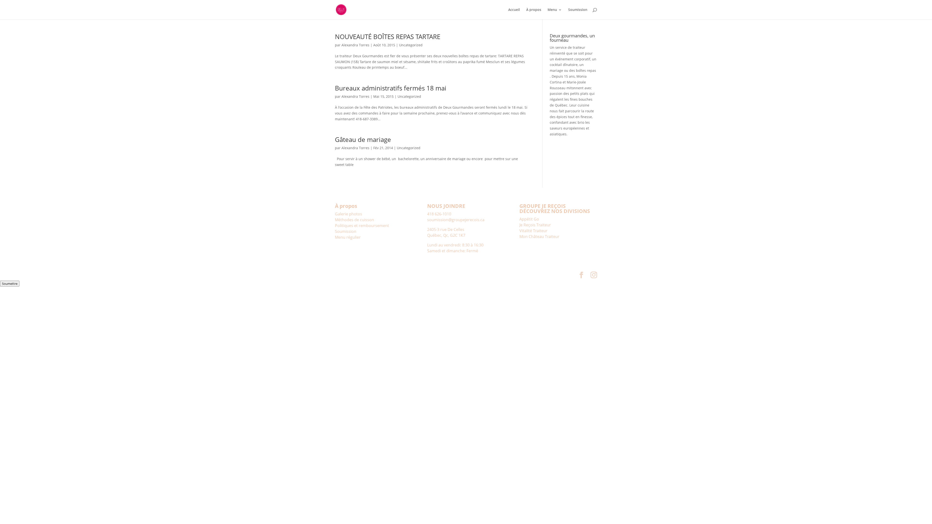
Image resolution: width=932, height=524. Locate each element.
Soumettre (9, 283)
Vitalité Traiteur (533, 230)
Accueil (514, 10)
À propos (533, 10)
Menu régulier (348, 237)
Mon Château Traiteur (539, 236)
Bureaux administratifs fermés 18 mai (390, 88)
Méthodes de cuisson (354, 219)
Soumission (577, 10)
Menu (552, 10)
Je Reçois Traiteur (535, 225)
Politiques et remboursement (362, 225)
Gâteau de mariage (363, 139)
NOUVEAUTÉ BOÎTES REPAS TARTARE (387, 36)
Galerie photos (348, 214)
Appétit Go (529, 219)
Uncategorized (411, 45)
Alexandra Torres (355, 45)
